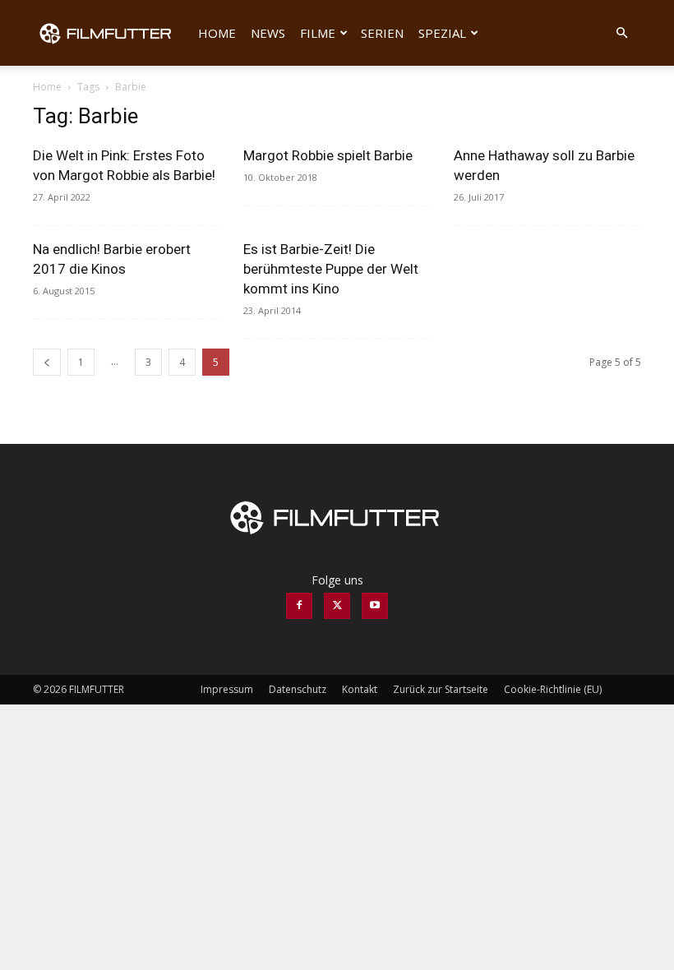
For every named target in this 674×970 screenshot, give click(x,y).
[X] (337, 606)
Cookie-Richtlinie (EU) (553, 689)
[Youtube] (375, 606)
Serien (382, 33)
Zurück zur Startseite (440, 689)
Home (217, 33)
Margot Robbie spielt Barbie (328, 155)
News (268, 33)
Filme (317, 33)
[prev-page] (47, 362)
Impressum (227, 689)
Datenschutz (297, 689)
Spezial (442, 33)
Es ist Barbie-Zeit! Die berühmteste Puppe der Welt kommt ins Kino (330, 269)
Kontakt (359, 689)
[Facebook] (299, 606)
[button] (621, 33)
